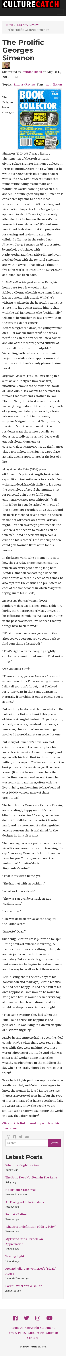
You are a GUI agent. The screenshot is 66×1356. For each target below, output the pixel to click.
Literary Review (28, 25)
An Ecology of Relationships (24, 1202)
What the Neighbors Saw (22, 1165)
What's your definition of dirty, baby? (30, 1226)
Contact (32, 1338)
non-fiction (54, 84)
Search (54, 1143)
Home (9, 25)
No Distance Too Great (20, 1190)
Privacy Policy (16, 1333)
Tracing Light (14, 1256)
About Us (17, 1327)
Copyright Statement (40, 1327)
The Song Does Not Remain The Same (31, 1177)
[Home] (31, 4)
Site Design (36, 1333)
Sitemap (52, 1333)
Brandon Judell (31, 72)
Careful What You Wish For (23, 1286)
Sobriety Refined (16, 1214)
